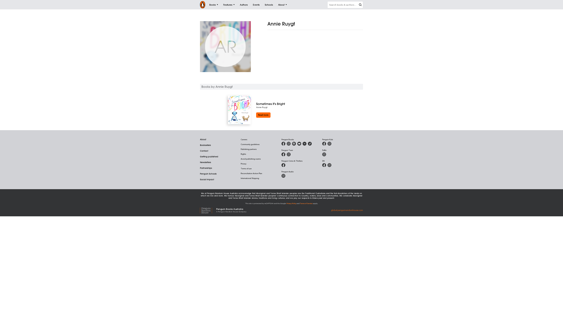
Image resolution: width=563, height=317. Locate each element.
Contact (204, 151)
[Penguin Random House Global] (208, 210)
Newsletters (205, 162)
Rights (243, 154)
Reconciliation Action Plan (251, 173)
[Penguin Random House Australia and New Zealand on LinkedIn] (304, 144)
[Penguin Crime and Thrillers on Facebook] (283, 165)
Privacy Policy (291, 203)
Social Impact (207, 179)
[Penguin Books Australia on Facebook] (283, 144)
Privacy (243, 163)
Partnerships (206, 168)
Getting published (209, 156)
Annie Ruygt (261, 107)
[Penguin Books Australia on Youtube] (299, 144)
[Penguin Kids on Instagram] (329, 144)
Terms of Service (306, 203)
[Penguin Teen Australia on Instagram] (289, 154)
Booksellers (205, 145)
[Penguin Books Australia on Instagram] (289, 144)
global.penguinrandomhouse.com (347, 209)
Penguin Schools (208, 173)
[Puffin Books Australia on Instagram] (324, 154)
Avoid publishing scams (251, 158)
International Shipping (250, 178)
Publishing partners (249, 149)
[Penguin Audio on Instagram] (283, 176)
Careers (244, 139)
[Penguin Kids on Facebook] (324, 144)
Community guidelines (250, 144)
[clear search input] (360, 5)
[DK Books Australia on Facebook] (324, 165)
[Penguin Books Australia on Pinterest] (294, 144)
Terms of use (246, 168)
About (203, 139)
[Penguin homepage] (202, 4)
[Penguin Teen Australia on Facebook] (283, 154)
